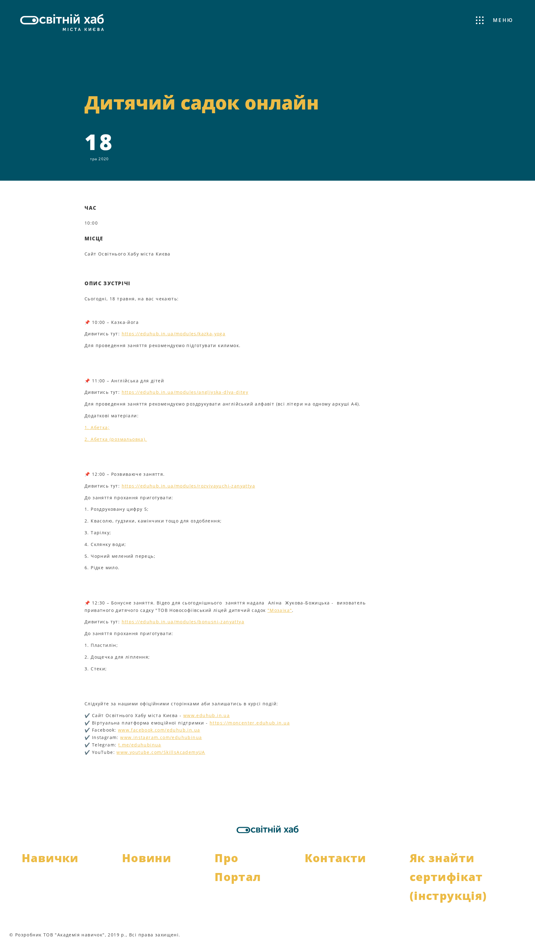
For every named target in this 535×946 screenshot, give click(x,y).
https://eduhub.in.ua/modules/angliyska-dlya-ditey (185, 392)
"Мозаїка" (280, 610)
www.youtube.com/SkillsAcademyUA (160, 752)
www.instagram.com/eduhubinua (161, 737)
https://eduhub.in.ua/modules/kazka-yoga (174, 334)
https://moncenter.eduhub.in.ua (250, 723)
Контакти (335, 858)
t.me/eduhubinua (139, 745)
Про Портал (238, 867)
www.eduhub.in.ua (206, 715)
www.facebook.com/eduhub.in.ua (159, 730)
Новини (146, 858)
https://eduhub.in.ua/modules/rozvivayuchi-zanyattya (188, 486)
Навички (50, 858)
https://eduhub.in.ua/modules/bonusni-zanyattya (183, 622)
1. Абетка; (97, 427)
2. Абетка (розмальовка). (116, 439)
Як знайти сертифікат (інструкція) (448, 876)
